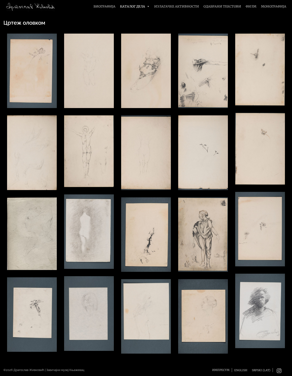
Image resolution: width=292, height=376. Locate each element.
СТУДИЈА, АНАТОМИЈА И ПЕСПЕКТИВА (203, 68)
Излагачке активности (176, 6)
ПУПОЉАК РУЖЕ (260, 67)
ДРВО (146, 232)
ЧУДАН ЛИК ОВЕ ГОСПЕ (146, 314)
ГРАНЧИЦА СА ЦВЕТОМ (32, 68)
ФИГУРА (146, 151)
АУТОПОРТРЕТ (260, 309)
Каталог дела (132, 6)
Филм (251, 6)
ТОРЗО (146, 69)
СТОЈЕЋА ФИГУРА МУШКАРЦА (203, 232)
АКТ (89, 149)
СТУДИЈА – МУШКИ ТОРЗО (89, 68)
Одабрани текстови (222, 6)
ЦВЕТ (260, 227)
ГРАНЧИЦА (203, 151)
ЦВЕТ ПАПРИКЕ (32, 312)
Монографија (273, 6)
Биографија (104, 6)
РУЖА (260, 146)
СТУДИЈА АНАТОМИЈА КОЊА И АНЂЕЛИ (32, 150)
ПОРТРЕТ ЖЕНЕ (32, 232)
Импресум (220, 370)
